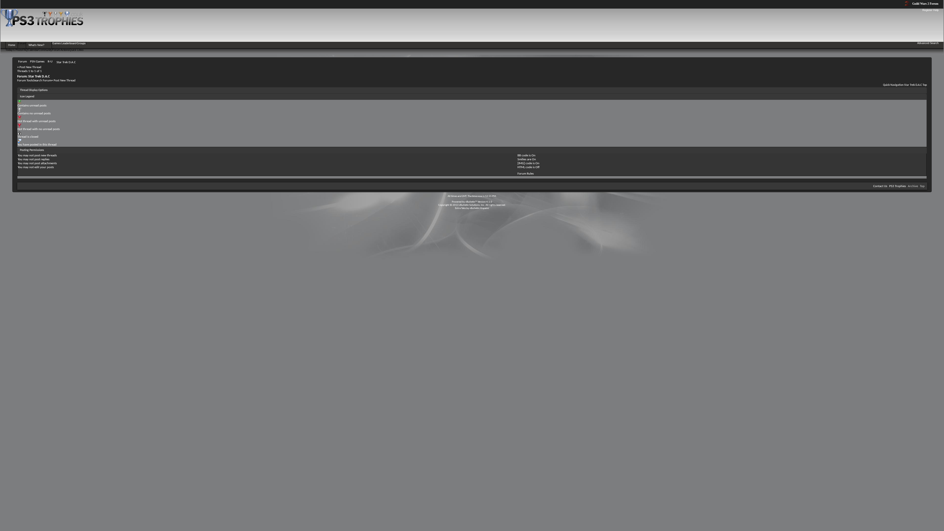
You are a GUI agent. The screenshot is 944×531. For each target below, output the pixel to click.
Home (11, 45)
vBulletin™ (471, 202)
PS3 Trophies (897, 186)
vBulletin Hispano (479, 208)
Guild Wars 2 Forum (925, 3)
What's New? (36, 45)
